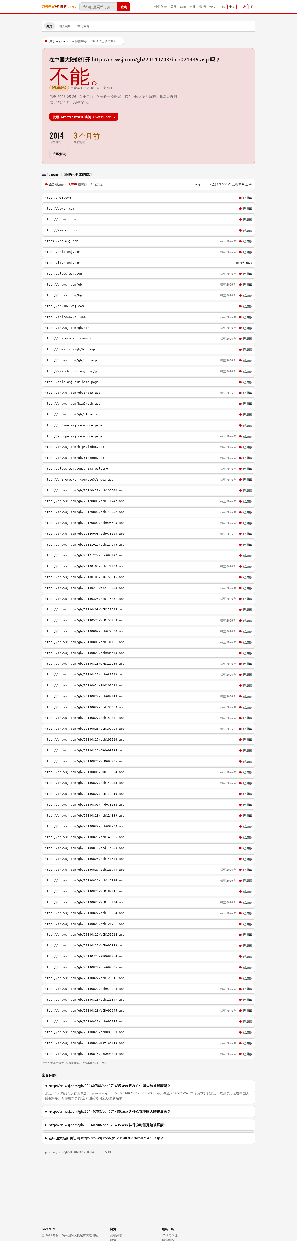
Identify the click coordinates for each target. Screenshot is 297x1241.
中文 (232, 7)
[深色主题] (251, 6)
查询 (124, 6)
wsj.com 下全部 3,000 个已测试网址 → (223, 184)
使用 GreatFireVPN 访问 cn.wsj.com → (84, 116)
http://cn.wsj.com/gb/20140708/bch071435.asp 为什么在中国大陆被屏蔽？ (110, 1111)
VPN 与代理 (170, 1235)
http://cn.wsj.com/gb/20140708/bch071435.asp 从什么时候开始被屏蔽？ (108, 1125)
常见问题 (83, 26)
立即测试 (59, 153)
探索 (173, 6)
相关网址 (65, 26)
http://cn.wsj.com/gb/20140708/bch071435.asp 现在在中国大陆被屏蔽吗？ (110, 1086)
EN (223, 7)
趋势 (183, 6)
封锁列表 (160, 6)
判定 (49, 26)
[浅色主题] (244, 6)
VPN (212, 6)
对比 (193, 6)
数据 (202, 6)
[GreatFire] (59, 7)
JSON (107, 1152)
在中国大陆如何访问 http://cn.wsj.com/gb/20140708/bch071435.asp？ (106, 1138)
